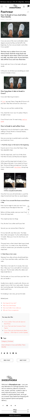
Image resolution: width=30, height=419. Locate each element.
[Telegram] (13, 353)
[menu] (2, 6)
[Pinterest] (7, 353)
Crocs (3, 101)
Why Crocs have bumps (9, 305)
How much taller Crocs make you (12, 308)
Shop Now (21, 2)
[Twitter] (4, 353)
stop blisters (17, 167)
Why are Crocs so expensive (10, 310)
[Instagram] (7, 405)
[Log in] (24, 6)
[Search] (6, 6)
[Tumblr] (10, 353)
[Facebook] (1, 353)
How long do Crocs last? (9, 303)
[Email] (16, 353)
